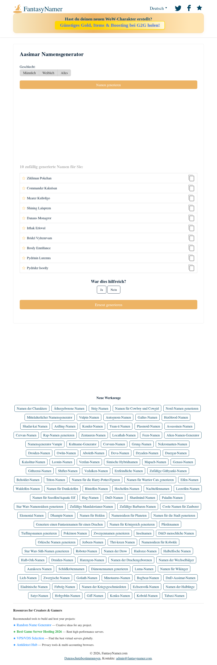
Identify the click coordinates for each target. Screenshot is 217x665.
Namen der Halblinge (180, 586)
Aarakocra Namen (39, 569)
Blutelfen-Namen (96, 488)
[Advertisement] (108, 126)
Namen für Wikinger (174, 569)
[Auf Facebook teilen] (188, 7)
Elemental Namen (32, 515)
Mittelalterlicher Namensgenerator (49, 417)
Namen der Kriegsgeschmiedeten (104, 586)
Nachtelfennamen (157, 488)
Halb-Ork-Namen (33, 560)
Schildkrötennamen (71, 569)
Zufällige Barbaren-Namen (138, 506)
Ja (101, 289)
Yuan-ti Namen (120, 426)
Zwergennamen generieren (111, 533)
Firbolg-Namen (64, 586)
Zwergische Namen (56, 577)
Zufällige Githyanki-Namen (168, 470)
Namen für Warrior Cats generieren (150, 479)
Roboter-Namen (86, 551)
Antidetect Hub (27, 644)
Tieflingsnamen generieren (39, 533)
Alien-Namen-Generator (183, 435)
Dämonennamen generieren (109, 569)
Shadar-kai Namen (35, 426)
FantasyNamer (43, 8)
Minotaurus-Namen (117, 577)
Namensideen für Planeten (129, 515)
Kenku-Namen (120, 595)
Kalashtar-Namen (33, 462)
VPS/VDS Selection (30, 638)
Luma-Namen (144, 569)
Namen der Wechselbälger (176, 560)
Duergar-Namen (176, 453)
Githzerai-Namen (39, 470)
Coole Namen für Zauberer (181, 506)
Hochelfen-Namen (127, 488)
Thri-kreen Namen (122, 542)
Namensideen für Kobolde (159, 542)
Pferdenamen (170, 524)
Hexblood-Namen (176, 417)
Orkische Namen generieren (56, 542)
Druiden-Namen (62, 560)
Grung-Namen (141, 444)
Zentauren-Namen (93, 435)
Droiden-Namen (39, 453)
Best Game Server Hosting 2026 (39, 631)
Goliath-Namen (87, 577)
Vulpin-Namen (89, 417)
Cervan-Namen (26, 435)
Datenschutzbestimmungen (82, 658)
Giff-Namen (95, 595)
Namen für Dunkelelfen (62, 488)
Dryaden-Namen (147, 453)
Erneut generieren (108, 304)
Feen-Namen (151, 435)
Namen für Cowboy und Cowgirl (137, 408)
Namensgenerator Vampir (45, 444)
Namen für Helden (92, 515)
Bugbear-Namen (148, 577)
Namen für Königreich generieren (132, 524)
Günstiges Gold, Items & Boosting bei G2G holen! (110, 25)
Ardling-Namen (64, 426)
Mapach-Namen (155, 462)
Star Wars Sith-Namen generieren (46, 551)
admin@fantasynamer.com (134, 658)
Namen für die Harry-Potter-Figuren (96, 479)
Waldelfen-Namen (28, 488)
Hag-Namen (90, 497)
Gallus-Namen (147, 417)
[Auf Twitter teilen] (177, 7)
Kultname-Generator (82, 444)
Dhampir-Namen (61, 515)
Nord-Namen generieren (182, 408)
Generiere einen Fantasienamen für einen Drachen (69, 524)
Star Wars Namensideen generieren (39, 506)
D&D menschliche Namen (176, 533)
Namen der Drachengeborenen (131, 560)
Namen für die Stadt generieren (174, 515)
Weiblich (48, 72)
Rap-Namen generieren (58, 435)
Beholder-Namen (28, 479)
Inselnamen (144, 533)
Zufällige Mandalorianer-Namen (91, 506)
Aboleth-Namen (93, 453)
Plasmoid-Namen (148, 426)
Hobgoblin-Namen (67, 595)
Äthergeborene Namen (69, 408)
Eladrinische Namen (34, 586)
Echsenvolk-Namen (146, 586)
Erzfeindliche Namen (129, 470)
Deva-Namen (120, 453)
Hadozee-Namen (145, 551)
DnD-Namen (114, 497)
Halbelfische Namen (177, 551)
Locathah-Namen (124, 435)
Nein (114, 289)
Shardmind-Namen (142, 497)
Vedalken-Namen (96, 470)
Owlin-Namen (66, 453)
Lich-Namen (28, 577)
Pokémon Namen (75, 533)
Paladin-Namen (172, 497)
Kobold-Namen (147, 595)
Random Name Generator (34, 625)
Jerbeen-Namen (92, 542)
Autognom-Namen (118, 417)
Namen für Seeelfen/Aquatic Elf (53, 497)
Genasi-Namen (183, 462)
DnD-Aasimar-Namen (180, 577)
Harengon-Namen (92, 560)
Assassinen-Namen (179, 426)
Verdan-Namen (89, 462)
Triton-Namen (55, 479)
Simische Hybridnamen (122, 462)
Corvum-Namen (114, 444)
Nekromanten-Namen (172, 444)
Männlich (29, 72)
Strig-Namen (99, 408)
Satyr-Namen (39, 595)
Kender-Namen (92, 426)
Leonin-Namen (62, 462)
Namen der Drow (115, 551)
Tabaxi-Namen (174, 595)
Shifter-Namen (68, 470)
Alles (64, 72)
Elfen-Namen (189, 479)
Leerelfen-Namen (187, 488)
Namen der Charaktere (32, 408)
